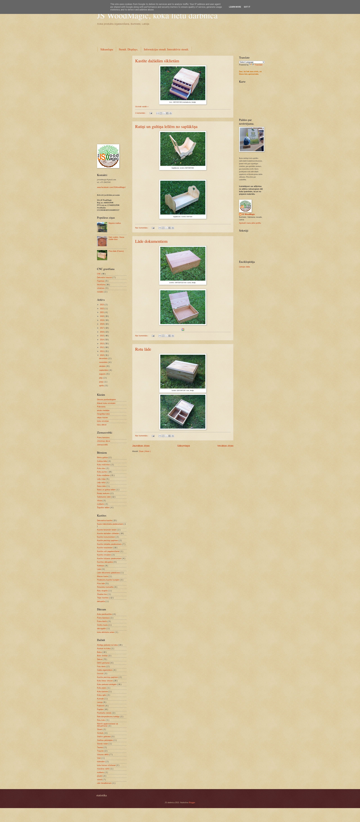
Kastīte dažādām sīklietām (157, 60)
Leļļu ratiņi (101, 482)
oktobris (102, 366)
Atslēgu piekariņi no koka (107, 645)
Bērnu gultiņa (102, 457)
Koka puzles (102, 472)
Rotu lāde (143, 349)
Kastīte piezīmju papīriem (108, 540)
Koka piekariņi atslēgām (107, 684)
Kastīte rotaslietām (105, 548)
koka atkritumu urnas (106, 632)
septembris (104, 370)
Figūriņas (101, 281)
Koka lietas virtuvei (105, 681)
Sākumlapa (106, 49)
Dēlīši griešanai (103, 663)
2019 (102, 320)
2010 (102, 355)
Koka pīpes (102, 688)
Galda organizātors (105, 670)
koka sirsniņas (103, 421)
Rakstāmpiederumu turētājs (108, 717)
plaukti (100, 776)
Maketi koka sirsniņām (106, 403)
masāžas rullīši (103, 769)
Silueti (100, 729)
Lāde (99, 569)
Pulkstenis (101, 407)
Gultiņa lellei (102, 461)
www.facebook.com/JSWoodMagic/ (111, 187)
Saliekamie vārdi (104, 497)
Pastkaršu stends (104, 713)
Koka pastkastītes (104, 614)
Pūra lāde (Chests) (116, 251)
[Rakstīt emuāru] (160, 113)
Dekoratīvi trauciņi (104, 277)
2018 (102, 324)
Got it (247, 7)
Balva (99, 652)
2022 (102, 308)
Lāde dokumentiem (151, 241)
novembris (103, 362)
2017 (102, 328)
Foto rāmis (101, 666)
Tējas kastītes (103, 598)
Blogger (192, 802)
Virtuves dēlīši (103, 755)
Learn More (235, 7)
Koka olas (101, 468)
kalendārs (101, 762)
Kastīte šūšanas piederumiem (109, 558)
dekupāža (101, 601)
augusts (102, 374)
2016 (102, 332)
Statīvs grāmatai (104, 736)
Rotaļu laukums (103, 493)
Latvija (100, 702)
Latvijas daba (244, 267)
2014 (102, 340)
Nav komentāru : (142, 228)
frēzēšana (101, 285)
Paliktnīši (101, 706)
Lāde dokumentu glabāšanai (108, 573)
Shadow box (102, 594)
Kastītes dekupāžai (105, 562)
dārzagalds (101, 628)
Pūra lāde (101, 583)
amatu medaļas (103, 410)
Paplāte (100, 709)
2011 (102, 351)
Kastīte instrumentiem (106, 537)
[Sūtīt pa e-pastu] (157, 113)
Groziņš (100, 673)
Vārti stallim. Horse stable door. (116, 238)
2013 (102, 343)
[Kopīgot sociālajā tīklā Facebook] (167, 113)
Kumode (100, 699)
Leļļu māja (101, 479)
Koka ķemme (102, 691)
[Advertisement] (148, 35)
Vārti (99, 758)
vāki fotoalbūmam (104, 783)
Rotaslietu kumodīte (105, 587)
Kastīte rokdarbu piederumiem (109, 544)
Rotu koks (101, 720)
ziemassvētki (102, 445)
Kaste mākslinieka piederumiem (110, 524)
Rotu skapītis (102, 591)
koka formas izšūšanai (106, 765)
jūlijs (101, 378)
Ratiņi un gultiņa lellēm (106, 490)
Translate (258, 65)
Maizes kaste (103, 576)
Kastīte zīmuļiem (104, 555)
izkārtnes (101, 288)
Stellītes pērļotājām (105, 740)
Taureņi (100, 747)
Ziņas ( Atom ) (145, 451)
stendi (100, 780)
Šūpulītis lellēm (103, 508)
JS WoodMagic (248, 214)
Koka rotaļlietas (103, 475)
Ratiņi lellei (101, 486)
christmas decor (103, 441)
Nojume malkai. (115, 223)
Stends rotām (103, 744)
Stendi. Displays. (128, 49)
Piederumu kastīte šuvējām (108, 580)
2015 (102, 336)
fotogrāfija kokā (103, 414)
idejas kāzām (102, 417)
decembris (103, 358)
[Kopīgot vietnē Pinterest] (170, 113)
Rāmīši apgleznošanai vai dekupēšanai (107, 725)
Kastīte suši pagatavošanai (108, 551)
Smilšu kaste (102, 625)
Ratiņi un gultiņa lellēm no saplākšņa (166, 126)
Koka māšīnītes (104, 465)
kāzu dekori (101, 425)
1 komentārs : (141, 113)
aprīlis (102, 386)
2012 (102, 347)
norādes (100, 292)
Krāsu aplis (102, 695)
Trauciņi (100, 751)
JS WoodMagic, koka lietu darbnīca (157, 15)
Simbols (100, 733)
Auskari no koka (104, 648)
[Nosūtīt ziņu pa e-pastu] (151, 113)
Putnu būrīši (102, 621)
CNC (99, 274)
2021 (102, 312)
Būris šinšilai (102, 656)
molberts (101, 504)
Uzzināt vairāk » (141, 106)
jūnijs (101, 382)
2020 (102, 316)
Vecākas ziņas (225, 445)
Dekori (100, 659)
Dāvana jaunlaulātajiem (106, 399)
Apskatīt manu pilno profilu (250, 223)
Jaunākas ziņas (141, 445)
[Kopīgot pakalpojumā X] (164, 113)
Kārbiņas (101, 566)
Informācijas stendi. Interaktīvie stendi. (166, 49)
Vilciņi (100, 500)
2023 (102, 305)
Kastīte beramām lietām (107, 530)
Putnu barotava (103, 437)
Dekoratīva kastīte (105, 520)
